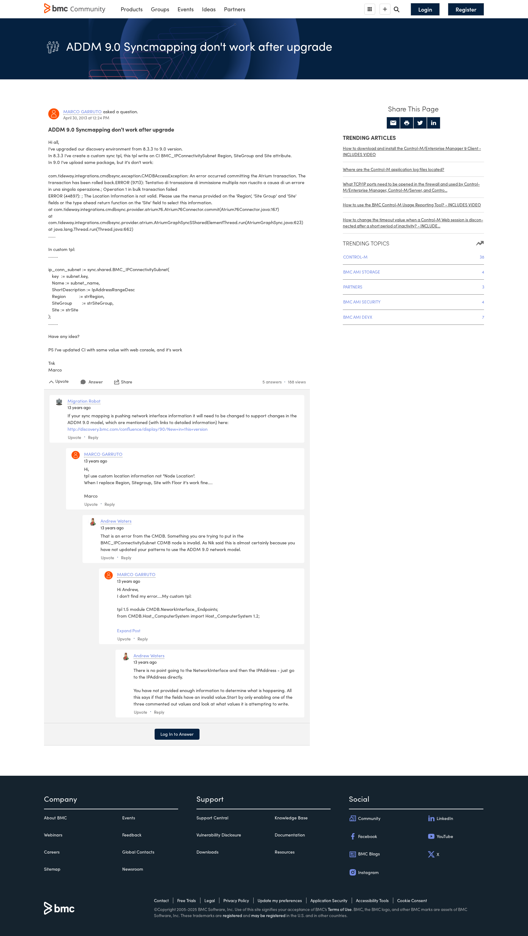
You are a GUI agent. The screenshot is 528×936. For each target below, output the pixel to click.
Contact (161, 900)
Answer (96, 382)
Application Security (328, 900)
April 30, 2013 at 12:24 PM (86, 118)
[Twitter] (420, 123)
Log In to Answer (177, 734)
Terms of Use (340, 909)
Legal (209, 900)
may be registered (268, 915)
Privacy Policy (236, 900)
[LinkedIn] (433, 123)
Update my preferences (280, 900)
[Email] (393, 123)
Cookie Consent (412, 900)
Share (126, 382)
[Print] (406, 123)
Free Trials (186, 900)
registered (232, 915)
